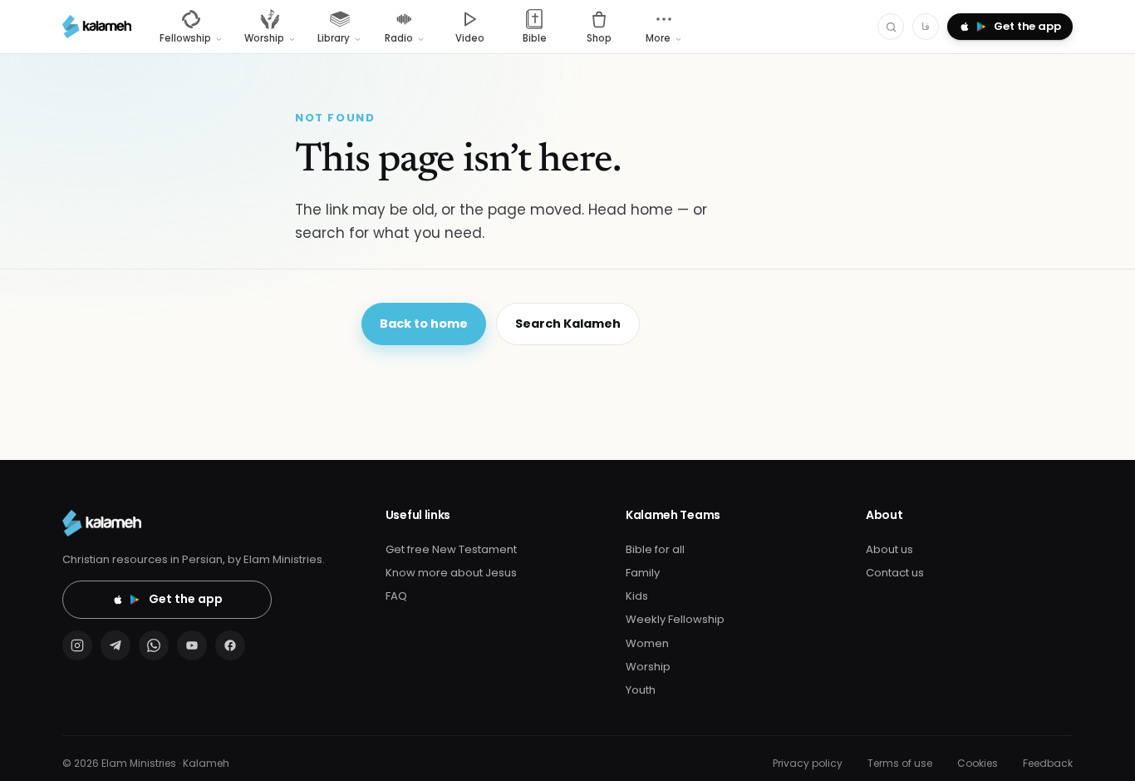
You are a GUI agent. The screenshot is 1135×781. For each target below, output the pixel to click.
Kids (637, 596)
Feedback (1048, 763)
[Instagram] (77, 645)
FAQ (396, 596)
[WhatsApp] (154, 645)
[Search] (890, 26)
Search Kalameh (568, 323)
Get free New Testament (451, 549)
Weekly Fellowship (675, 619)
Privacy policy (808, 763)
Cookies (977, 763)
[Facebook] (230, 645)
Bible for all (655, 549)
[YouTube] (192, 645)
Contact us (895, 573)
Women (647, 643)
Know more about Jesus (451, 573)
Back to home (424, 323)
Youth (641, 690)
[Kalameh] (96, 26)
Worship (648, 667)
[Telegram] (115, 645)
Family (643, 573)
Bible (535, 38)
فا (925, 26)
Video (469, 38)
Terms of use (899, 763)
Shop (599, 38)
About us (889, 549)
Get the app (186, 599)
